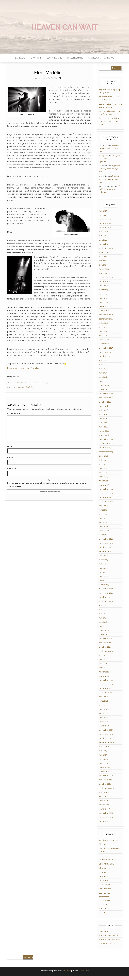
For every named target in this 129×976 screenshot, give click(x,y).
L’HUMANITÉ (36, 58)
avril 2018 (103, 335)
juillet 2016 (103, 410)
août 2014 (103, 506)
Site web (11, 469)
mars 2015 (103, 477)
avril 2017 (103, 377)
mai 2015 (103, 468)
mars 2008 (103, 800)
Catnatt (58, 78)
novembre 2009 (106, 734)
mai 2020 (103, 261)
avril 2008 (103, 796)
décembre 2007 (106, 813)
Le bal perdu (104, 885)
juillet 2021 (103, 232)
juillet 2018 (103, 323)
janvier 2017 (104, 389)
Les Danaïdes (105, 889)
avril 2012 (103, 622)
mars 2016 (103, 427)
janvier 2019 (104, 310)
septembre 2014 (106, 501)
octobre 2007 (105, 821)
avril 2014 (103, 522)
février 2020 (104, 269)
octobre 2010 (105, 688)
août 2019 (103, 286)
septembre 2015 (106, 452)
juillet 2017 (103, 364)
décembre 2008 (106, 776)
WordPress (66, 971)
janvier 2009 (104, 771)
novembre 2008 (106, 780)
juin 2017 (102, 369)
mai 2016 (103, 418)
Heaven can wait (64, 27)
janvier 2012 (104, 634)
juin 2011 (102, 655)
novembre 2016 (106, 398)
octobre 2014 (105, 497)
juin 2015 (102, 464)
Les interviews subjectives (41, 383)
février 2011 (104, 672)
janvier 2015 (104, 485)
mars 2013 (103, 576)
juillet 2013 (103, 560)
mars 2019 (103, 302)
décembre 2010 (106, 680)
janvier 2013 (104, 585)
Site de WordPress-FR (108, 944)
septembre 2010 (106, 692)
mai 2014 (103, 518)
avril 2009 (103, 759)
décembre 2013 (106, 539)
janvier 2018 (104, 344)
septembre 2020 (106, 248)
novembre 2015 (106, 443)
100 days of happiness (109, 840)
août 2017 (103, 360)
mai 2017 (103, 373)
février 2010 (104, 722)
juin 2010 (103, 705)
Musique (102, 908)
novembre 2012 (106, 593)
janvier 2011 (104, 676)
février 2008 (104, 805)
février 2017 (104, 385)
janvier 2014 (104, 535)
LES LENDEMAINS (75, 58)
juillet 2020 (103, 252)
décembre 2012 (106, 589)
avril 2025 (103, 215)
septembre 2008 (106, 788)
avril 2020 (103, 265)
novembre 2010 (106, 684)
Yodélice (30, 387)
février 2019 (104, 306)
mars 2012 (103, 626)
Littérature (103, 904)
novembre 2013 (106, 543)
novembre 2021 (106, 219)
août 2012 (103, 605)
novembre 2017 (106, 352)
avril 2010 (103, 713)
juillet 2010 (103, 701)
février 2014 (104, 531)
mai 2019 (103, 298)
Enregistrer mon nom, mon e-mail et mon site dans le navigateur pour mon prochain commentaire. (47, 484)
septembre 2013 (106, 551)
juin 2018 (103, 327)
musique (20, 387)
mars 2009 (103, 763)
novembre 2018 (106, 315)
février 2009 (104, 767)
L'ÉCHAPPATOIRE (23, 383)
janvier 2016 (104, 435)
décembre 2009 (106, 730)
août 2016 (103, 406)
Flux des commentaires (109, 940)
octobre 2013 (105, 547)
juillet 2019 (103, 290)
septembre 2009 (106, 742)
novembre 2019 (106, 277)
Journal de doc (106, 860)
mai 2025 (103, 211)
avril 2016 (103, 423)
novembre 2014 (106, 493)
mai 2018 (103, 331)
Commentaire (14, 413)
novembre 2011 (105, 643)
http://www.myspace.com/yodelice (23, 368)
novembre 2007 (106, 817)
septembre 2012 (106, 601)
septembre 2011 (106, 651)
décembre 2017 (106, 348)
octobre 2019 (105, 281)
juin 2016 (103, 414)
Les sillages (94, 58)
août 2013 (103, 555)
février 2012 (104, 630)
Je (100, 855)
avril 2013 (103, 572)
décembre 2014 (106, 489)
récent (102, 912)
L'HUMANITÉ (104, 868)
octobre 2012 (105, 597)
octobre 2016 (105, 402)
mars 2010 (103, 717)
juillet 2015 (103, 460)
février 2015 (104, 481)
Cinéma (102, 844)
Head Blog (84, 971)
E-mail (11, 457)
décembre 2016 (106, 393)
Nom (10, 446)
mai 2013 (103, 568)
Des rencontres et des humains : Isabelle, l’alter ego (109, 121)
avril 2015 (103, 472)
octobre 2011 (104, 647)
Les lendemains (106, 900)
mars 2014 (103, 526)
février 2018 (104, 340)
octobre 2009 (105, 738)
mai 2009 (103, 755)
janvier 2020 (104, 273)
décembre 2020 (106, 244)
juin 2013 (102, 564)
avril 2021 (103, 240)
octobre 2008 (105, 784)
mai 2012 (103, 618)
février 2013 (104, 580)
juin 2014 (103, 514)
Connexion (104, 931)
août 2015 (103, 456)
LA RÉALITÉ (20, 58)
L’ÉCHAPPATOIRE (54, 58)
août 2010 (103, 697)
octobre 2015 (105, 447)
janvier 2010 (104, 726)
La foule (102, 872)
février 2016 (104, 431)
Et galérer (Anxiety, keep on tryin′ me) (109, 148)
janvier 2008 (104, 809)
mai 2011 (102, 659)
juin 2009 (103, 751)
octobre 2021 (105, 223)
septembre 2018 (106, 319)
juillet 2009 (104, 746)
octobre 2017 (105, 356)
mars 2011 (103, 668)
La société (103, 880)
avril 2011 (103, 663)
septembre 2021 (106, 227)
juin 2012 (102, 614)
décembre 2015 (106, 439)
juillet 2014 (103, 510)
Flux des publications (108, 935)
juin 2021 (102, 236)
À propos (109, 58)
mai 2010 (103, 709)
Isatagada (103, 155)
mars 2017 (103, 381)
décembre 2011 (105, 638)
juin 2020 (103, 256)
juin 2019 (103, 294)
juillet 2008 (104, 792)
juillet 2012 (103, 609)
